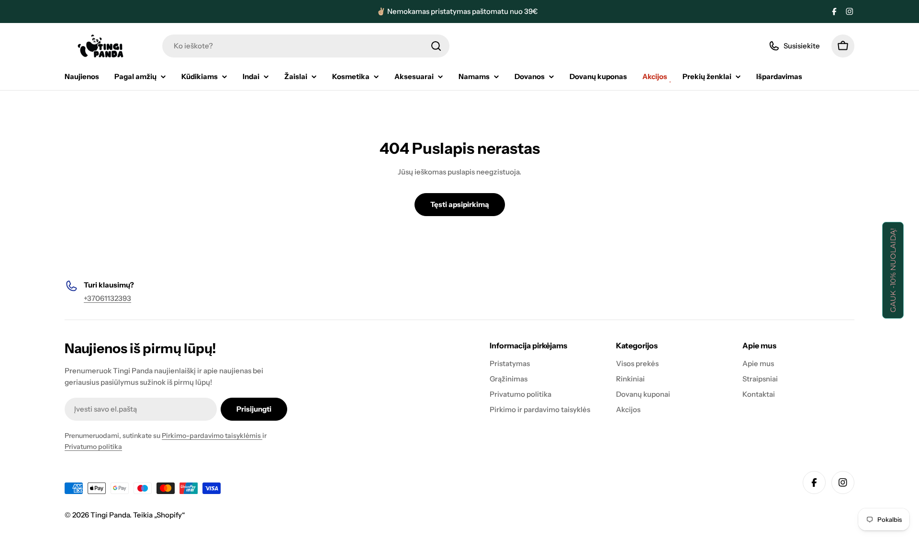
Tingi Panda (110, 514)
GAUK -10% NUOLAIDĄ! (892, 270)
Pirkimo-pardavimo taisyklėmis (212, 435)
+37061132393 (107, 298)
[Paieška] (436, 46)
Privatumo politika (93, 446)
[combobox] (305, 45)
